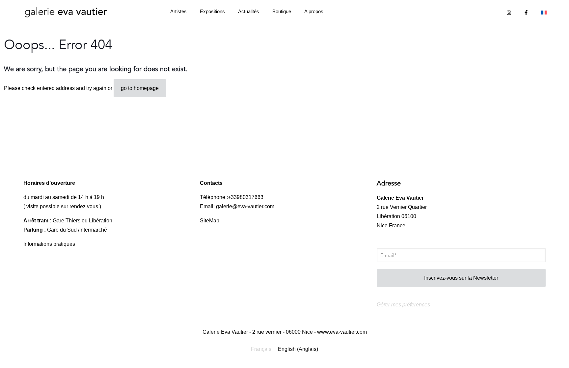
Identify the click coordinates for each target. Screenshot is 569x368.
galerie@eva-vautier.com (245, 206)
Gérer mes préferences (403, 304)
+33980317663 (245, 197)
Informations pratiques (49, 244)
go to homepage (140, 88)
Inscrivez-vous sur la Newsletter (461, 278)
